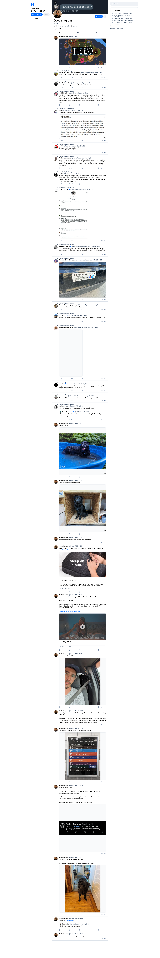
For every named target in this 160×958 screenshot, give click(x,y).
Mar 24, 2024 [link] (95, 305)
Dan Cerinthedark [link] (65, 83)
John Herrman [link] (64, 189)
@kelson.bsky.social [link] (84, 305)
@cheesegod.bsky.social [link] (81, 327)
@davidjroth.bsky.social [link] (76, 93)
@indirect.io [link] (71, 406)
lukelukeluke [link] (63, 396)
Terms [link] (117, 28)
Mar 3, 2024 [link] (83, 315)
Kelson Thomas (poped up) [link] (68, 305)
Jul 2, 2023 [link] (78, 654)
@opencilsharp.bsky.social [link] (83, 260)
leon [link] (60, 110)
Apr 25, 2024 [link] (95, 246)
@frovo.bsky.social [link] (70, 146)
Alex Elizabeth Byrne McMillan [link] (69, 72)
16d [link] (75, 36)
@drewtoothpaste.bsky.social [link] (80, 246)
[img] (80, 7)
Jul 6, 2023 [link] (78, 546)
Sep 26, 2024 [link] (81, 146)
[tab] (61, 33)
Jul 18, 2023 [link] (79, 406)
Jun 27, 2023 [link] (78, 711)
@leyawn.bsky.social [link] (68, 110)
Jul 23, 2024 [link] (75, 173)
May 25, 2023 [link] (79, 918)
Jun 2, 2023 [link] (78, 857)
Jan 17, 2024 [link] (94, 327)
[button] (55, 2)
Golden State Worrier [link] (66, 327)
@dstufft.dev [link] (69, 920)
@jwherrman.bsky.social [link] (78, 189)
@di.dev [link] (71, 36)
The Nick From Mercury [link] (67, 260)
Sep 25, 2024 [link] (88, 158)
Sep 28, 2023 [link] (89, 396)
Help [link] (121, 28)
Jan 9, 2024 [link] (84, 384)
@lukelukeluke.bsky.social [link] (76, 396)
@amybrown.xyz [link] (73, 315)
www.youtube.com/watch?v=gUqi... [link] (70, 611)
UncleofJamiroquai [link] (65, 158)
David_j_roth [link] (63, 93)
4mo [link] (90, 83)
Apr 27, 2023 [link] (78, 934)
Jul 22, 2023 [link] (78, 537)
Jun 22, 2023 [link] (78, 785)
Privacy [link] (112, 28)
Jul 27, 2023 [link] (78, 423)
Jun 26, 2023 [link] (78, 728)
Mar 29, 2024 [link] (97, 260)
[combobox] (35, 18)
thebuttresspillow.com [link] (66, 550)
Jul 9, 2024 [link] (90, 189)
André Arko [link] (63, 406)
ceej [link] (60, 173)
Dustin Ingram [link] (63, 36)
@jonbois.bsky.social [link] (73, 384)
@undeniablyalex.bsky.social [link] (89, 72)
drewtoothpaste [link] (64, 246)
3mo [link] (100, 72)
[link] (58, 26)
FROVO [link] (61, 146)
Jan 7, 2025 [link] (80, 110)
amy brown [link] (62, 315)
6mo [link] (86, 93)
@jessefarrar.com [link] (78, 158)
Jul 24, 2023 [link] (78, 480)
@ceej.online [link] (66, 173)
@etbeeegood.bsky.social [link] (79, 83)
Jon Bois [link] (62, 384)
